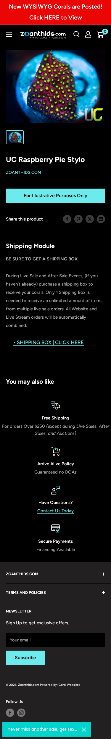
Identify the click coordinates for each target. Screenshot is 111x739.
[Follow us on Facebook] (10, 713)
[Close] (84, 729)
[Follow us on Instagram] (21, 713)
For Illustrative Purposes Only (55, 195)
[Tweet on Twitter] (90, 219)
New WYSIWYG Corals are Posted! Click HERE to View (55, 12)
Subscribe (25, 657)
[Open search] (76, 34)
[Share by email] (101, 219)
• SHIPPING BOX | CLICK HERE (48, 342)
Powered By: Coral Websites (60, 685)
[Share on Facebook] (67, 219)
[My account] (88, 34)
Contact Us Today (55, 510)
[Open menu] (9, 34)
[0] (100, 34)
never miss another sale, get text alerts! (42, 729)
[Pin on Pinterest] (78, 219)
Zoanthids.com (23, 172)
